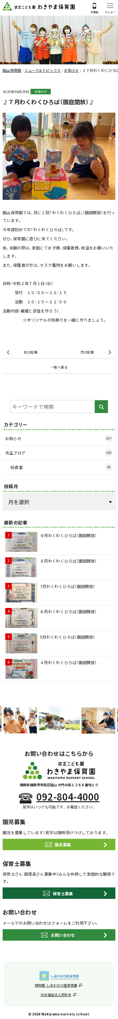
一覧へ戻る (59, 367)
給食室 (60, 467)
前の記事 (30, 352)
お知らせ (40, 91)
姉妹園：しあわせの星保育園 (56, 985)
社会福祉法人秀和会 (56, 994)
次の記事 (87, 352)
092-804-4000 (67, 797)
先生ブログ (58, 452)
